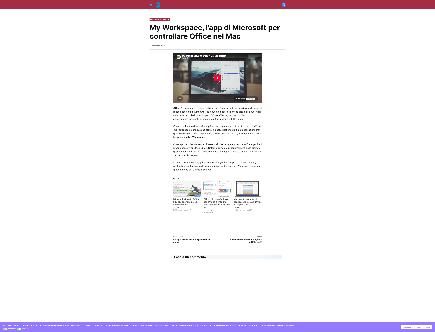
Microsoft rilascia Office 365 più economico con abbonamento (186, 202)
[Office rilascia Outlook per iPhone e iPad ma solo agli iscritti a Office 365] (217, 189)
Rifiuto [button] (427, 327)
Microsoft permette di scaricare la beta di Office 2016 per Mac (248, 202)
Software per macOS (159, 20)
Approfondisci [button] (289, 325)
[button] (5, 329)
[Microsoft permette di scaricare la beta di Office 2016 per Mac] (248, 189)
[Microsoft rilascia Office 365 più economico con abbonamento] (187, 189)
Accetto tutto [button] (408, 327)
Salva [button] (419, 327)
